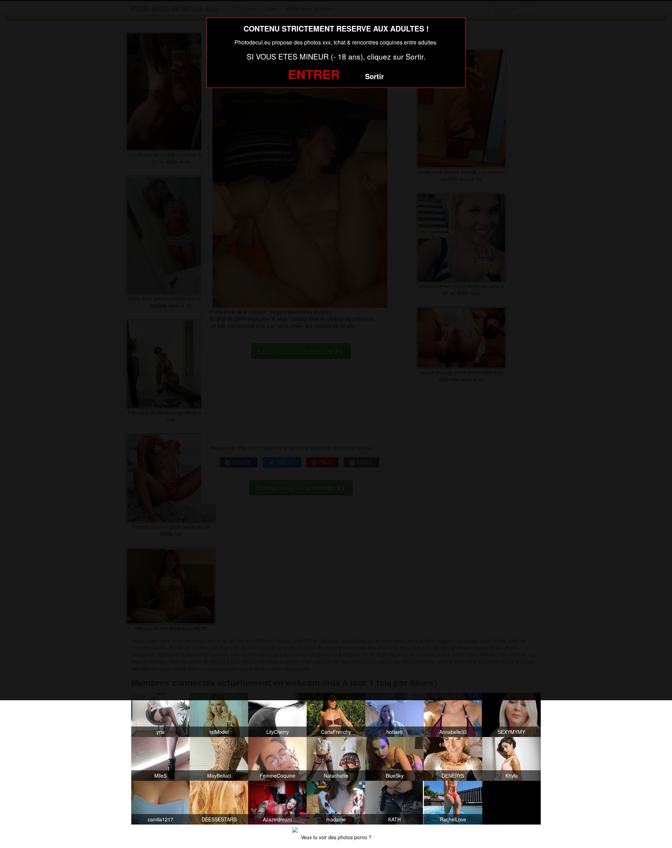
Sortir (374, 76)
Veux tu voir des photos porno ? (336, 837)
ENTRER (314, 74)
